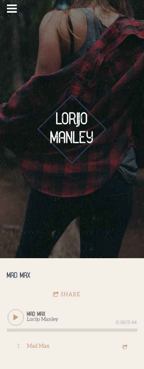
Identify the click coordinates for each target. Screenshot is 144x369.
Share (70, 294)
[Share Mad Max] (124, 346)
